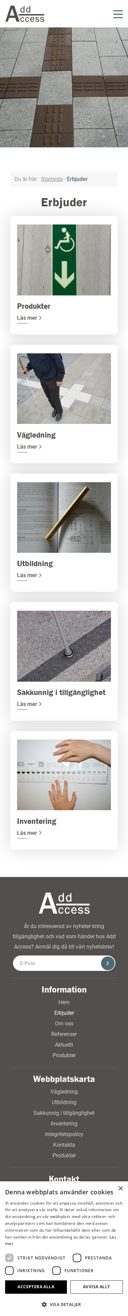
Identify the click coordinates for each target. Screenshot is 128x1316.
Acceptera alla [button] (35, 1287)
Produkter (64, 1055)
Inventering (64, 1123)
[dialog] (64, 1248)
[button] (64, 1304)
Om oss (64, 1023)
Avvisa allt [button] (96, 1287)
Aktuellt (64, 1044)
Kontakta (64, 1145)
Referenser (64, 1034)
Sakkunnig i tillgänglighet (64, 1113)
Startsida (52, 179)
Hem (64, 1002)
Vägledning (64, 1091)
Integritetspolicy (64, 1134)
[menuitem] (82, 13)
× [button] (120, 1188)
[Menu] (116, 13)
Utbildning (64, 1102)
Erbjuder (64, 1013)
